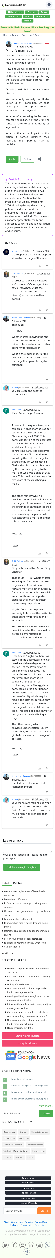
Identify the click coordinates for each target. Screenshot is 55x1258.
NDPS (28, 16)
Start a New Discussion (28, 1035)
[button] (47, 44)
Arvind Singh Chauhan (23, 43)
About (6, 1222)
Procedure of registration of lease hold (29, 1092)
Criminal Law (9, 1138)
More (26, 20)
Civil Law (23, 1132)
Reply (12, 159)
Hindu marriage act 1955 (20, 1027)
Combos (31, 12)
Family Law (24, 1138)
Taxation (7, 1157)
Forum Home (28, 1178)
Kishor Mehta (17, 251)
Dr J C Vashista (17, 273)
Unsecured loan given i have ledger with (29, 1086)
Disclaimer (14, 1225)
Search (46, 1113)
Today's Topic (28, 1188)
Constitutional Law (39, 1132)
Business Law (10, 1132)
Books (44, 12)
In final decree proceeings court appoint (29, 1099)
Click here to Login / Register (22, 867)
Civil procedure (12, 946)
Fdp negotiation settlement (18, 919)
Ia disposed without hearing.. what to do (25, 942)
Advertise (29, 1222)
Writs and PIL (13, 16)
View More (6, 953)
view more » (46, 1106)
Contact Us (39, 1225)
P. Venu (15, 387)
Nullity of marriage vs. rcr (20, 984)
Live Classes (16, 12)
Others (31, 1157)
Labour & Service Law (13, 1144)
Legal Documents (35, 1144)
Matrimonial (42, 16)
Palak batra (16, 409)
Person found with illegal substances (23, 938)
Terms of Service (42, 1222)
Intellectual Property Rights (16, 1151)
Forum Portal (28, 1182)
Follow (27, 159)
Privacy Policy (26, 1225)
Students (19, 1157)
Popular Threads (28, 1192)
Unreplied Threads (27, 1043)
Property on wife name (15, 899)
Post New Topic (28, 1198)
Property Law (38, 1151)
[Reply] (47, 265)
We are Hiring (17, 1222)
